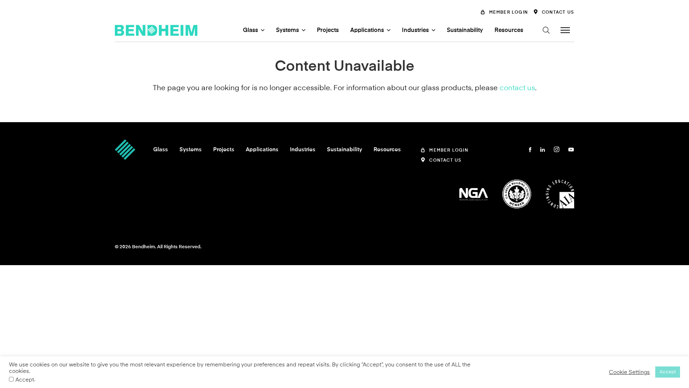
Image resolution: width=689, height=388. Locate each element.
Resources (509, 30)
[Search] (546, 30)
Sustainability (465, 30)
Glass (250, 30)
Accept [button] (668, 371)
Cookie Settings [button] (629, 372)
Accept (24, 380)
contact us (517, 88)
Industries (415, 30)
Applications (367, 30)
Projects (328, 30)
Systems (287, 30)
